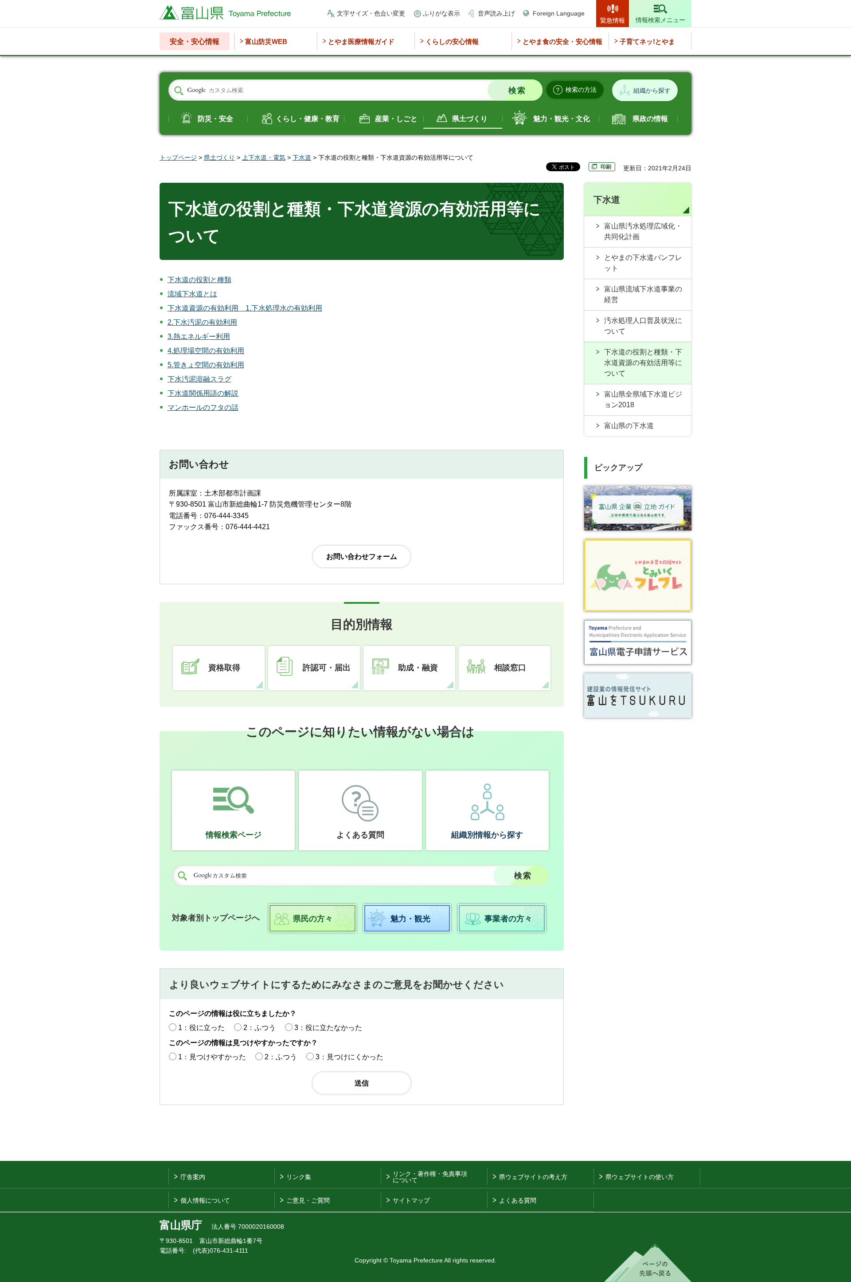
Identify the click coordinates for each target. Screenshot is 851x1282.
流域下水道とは (192, 294)
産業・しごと (396, 118)
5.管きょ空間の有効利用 (206, 365)
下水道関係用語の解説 (203, 393)
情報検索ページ (234, 834)
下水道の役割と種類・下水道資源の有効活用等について (643, 362)
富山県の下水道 (629, 425)
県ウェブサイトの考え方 (533, 1176)
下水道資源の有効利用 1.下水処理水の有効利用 (245, 308)
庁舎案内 (192, 1176)
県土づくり (470, 118)
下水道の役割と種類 (199, 279)
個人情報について (205, 1200)
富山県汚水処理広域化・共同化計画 (643, 231)
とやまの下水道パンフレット (643, 263)
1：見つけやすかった (212, 1057)
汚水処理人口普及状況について (643, 326)
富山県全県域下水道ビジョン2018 (643, 399)
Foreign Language (559, 13)
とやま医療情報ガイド (361, 41)
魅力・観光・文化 (561, 118)
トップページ (178, 157)
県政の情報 (650, 118)
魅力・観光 (410, 918)
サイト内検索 (178, 90)
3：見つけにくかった (349, 1057)
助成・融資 (418, 667)
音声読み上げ (496, 13)
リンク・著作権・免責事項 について (430, 1177)
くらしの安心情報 (452, 41)
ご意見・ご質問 (308, 1200)
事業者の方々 (508, 918)
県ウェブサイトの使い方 (639, 1176)
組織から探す (652, 90)
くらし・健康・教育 (308, 118)
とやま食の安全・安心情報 (562, 41)
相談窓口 (510, 667)
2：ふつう (259, 1027)
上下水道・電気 (263, 157)
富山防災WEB (266, 41)
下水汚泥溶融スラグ (199, 379)
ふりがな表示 (441, 13)
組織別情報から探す (487, 834)
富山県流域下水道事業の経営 (643, 294)
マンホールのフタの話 (203, 407)
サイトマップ (411, 1200)
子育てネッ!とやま (647, 41)
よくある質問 (360, 834)
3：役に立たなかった (328, 1027)
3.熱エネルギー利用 (199, 336)
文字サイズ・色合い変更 (371, 13)
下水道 (302, 157)
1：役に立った (201, 1027)
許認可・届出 (327, 667)
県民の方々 (313, 918)
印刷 (606, 167)
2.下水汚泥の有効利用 (202, 322)
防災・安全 (215, 118)
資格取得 (224, 667)
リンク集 (298, 1176)
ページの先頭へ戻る (647, 1263)
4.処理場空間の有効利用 (206, 350)
